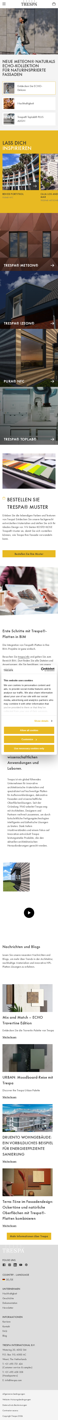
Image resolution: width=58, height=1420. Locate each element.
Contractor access (10, 1410)
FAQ (4, 1331)
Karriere (6, 1321)
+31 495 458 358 (14, 1372)
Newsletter (7, 1307)
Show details (41, 721)
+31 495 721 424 (14, 1363)
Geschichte (8, 1298)
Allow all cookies (29, 730)
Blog (4, 1335)
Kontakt (6, 1326)
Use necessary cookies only (29, 748)
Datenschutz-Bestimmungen (14, 1405)
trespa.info (24, 656)
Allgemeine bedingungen (13, 1394)
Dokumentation (9, 1302)
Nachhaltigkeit (9, 1293)
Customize (27, 739)
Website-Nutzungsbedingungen (16, 1399)
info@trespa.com (13, 1380)
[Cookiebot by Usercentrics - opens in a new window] (41, 669)
